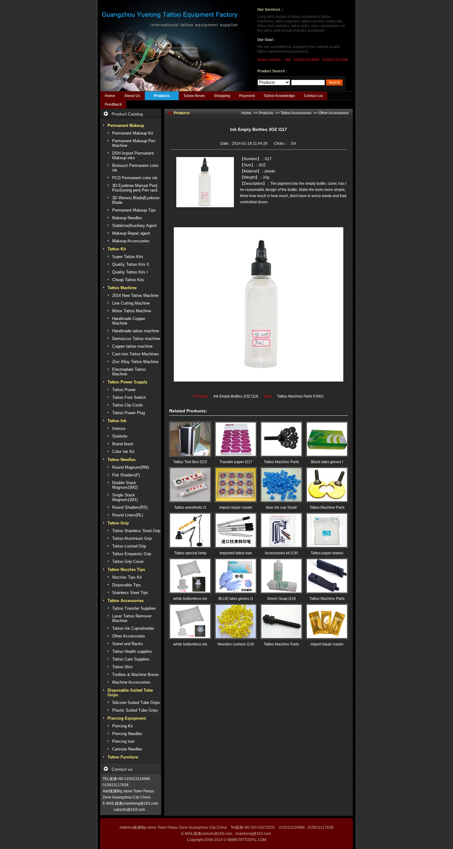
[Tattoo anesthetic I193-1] (190, 484)
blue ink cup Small (281, 507)
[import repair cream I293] (236, 484)
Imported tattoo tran (236, 553)
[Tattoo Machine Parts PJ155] (281, 439)
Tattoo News (194, 96)
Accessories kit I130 (281, 553)
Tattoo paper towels (327, 553)
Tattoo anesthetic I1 (190, 507)
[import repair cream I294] (327, 621)
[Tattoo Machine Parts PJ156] (327, 575)
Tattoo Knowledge (279, 96)
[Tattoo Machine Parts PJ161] (281, 621)
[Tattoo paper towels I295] (327, 530)
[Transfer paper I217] (236, 439)
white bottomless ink (190, 598)
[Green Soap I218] (281, 575)
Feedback (113, 104)
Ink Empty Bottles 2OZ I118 (236, 396)
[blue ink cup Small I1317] (281, 484)
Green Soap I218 (281, 598)
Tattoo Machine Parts (281, 462)
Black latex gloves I (327, 462)
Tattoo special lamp (190, 553)
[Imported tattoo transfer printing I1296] (236, 530)
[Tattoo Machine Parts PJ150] (327, 484)
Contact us (313, 96)
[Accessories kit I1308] (281, 530)
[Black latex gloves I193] (327, 439)
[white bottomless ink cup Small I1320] (190, 575)
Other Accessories (334, 113)
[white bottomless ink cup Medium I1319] (190, 621)
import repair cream (235, 507)
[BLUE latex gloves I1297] (236, 575)
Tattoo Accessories (296, 113)
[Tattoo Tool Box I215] (190, 439)
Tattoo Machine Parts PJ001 (300, 396)
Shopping (222, 96)
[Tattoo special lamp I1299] (190, 530)
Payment (247, 96)
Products (162, 96)
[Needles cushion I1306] (236, 621)
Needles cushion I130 (236, 644)
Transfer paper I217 (235, 462)
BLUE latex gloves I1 (235, 598)
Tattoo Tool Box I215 (190, 462)
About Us (132, 96)
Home (110, 96)
